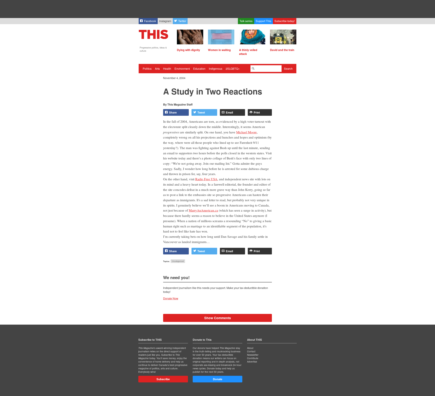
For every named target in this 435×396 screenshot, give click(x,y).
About (250, 348)
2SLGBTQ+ (233, 69)
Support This (263, 21)
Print (257, 112)
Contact (251, 351)
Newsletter (252, 354)
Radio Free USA (206, 179)
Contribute (252, 358)
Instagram (165, 21)
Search (288, 69)
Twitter (182, 21)
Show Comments (217, 317)
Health (167, 69)
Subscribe (163, 379)
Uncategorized (178, 261)
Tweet (201, 112)
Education (199, 69)
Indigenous (215, 69)
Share (173, 112)
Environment (182, 69)
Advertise (252, 361)
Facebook (150, 21)
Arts (157, 69)
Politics (147, 69)
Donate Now (170, 298)
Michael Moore (246, 132)
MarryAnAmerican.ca (203, 210)
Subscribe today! (284, 21)
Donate (217, 379)
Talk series (246, 21)
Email (229, 112)
